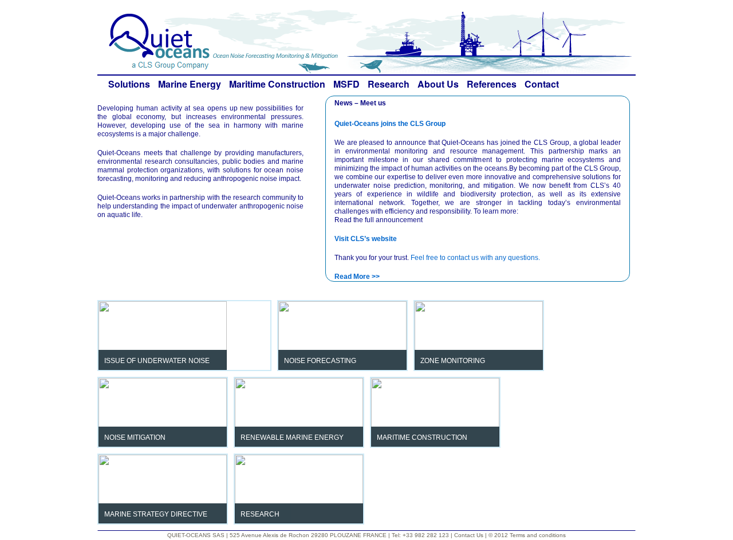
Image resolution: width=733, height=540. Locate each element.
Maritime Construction (277, 83)
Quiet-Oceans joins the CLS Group (390, 124)
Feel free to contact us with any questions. (475, 258)
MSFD (346, 83)
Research (388, 83)
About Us (438, 83)
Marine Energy (189, 83)
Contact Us (469, 535)
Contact (542, 83)
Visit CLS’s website (365, 239)
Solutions (129, 83)
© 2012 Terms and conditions (527, 535)
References (492, 83)
